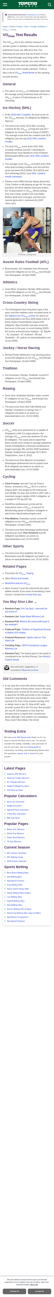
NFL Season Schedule (16, 853)
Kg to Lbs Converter (16, 802)
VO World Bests (24, 73)
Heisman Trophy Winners (18, 778)
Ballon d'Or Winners (15, 829)
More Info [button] (34, 1285)
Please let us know (30, 670)
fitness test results (19, 578)
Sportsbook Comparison (17, 917)
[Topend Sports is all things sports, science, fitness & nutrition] (27, 4)
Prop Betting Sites (15, 885)
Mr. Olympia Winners (16, 782)
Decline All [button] (14, 1291)
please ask (22, 753)
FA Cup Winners (14, 841)
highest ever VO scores (22, 316)
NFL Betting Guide (15, 857)
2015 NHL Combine (21, 114)
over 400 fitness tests (21, 737)
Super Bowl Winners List (32, 616)
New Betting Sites (14, 905)
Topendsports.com (33, 15)
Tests (26, 27)
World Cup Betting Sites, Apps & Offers (24, 913)
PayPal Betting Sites (16, 901)
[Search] (49, 4)
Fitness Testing (16, 27)
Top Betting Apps (14, 877)
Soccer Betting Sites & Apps (19, 909)
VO (6, 30)
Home (5, 27)
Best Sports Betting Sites (18, 873)
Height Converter (14, 806)
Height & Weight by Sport (18, 786)
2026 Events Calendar (16, 861)
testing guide (33, 747)
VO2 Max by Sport (15, 790)
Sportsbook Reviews (16, 921)
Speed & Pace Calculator (18, 810)
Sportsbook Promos (15, 881)
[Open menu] (5, 5)
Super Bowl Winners (16, 837)
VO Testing (26, 573)
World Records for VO (17, 583)
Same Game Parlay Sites (18, 889)
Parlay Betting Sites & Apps (19, 893)
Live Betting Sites (14, 897)
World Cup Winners (15, 833)
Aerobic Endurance (38, 27)
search (33, 753)
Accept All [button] (39, 1291)
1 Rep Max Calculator (16, 814)
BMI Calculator (13, 818)
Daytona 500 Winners (16, 774)
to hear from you (33, 594)
